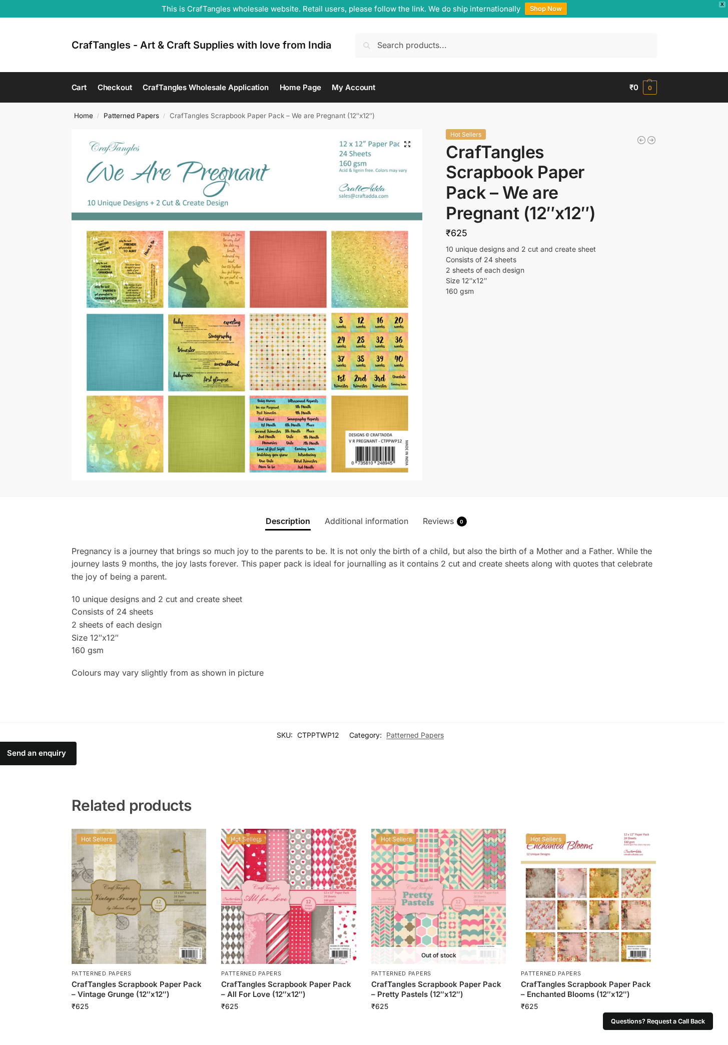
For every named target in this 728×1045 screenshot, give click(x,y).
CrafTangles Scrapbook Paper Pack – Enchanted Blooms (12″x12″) (586, 989)
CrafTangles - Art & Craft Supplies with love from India (201, 45)
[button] (643, 88)
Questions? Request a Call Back (658, 1021)
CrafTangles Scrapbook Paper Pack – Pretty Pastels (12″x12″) (436, 989)
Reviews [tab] (443, 521)
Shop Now (546, 9)
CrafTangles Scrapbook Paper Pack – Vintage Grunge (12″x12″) (137, 989)
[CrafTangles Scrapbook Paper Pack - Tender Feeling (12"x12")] (641, 140)
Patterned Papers (131, 116)
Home (83, 116)
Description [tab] (288, 521)
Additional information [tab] (366, 521)
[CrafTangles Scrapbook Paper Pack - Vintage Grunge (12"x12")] (651, 140)
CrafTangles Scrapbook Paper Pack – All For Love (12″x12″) (286, 989)
